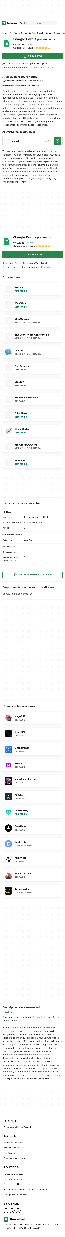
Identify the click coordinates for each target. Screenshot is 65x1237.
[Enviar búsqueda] (21, 23)
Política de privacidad (13, 1173)
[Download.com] (9, 23)
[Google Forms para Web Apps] (6, 43)
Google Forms (34, 39)
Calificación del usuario (24, 48)
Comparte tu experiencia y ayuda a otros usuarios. (28, 67)
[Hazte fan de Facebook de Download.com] (6, 1210)
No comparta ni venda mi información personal (25, 1189)
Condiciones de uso (13, 1179)
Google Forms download (15, 593)
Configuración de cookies (16, 1194)
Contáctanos (9, 1153)
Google (8, 1011)
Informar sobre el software (35, 575)
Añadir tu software (12, 1147)
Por (18, 44)
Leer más (36, 85)
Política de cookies (12, 1184)
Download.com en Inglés (15, 1158)
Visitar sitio (35, 56)
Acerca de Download (13, 1142)
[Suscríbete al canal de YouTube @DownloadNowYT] (18, 1210)
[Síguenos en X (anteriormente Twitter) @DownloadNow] (12, 1210)
